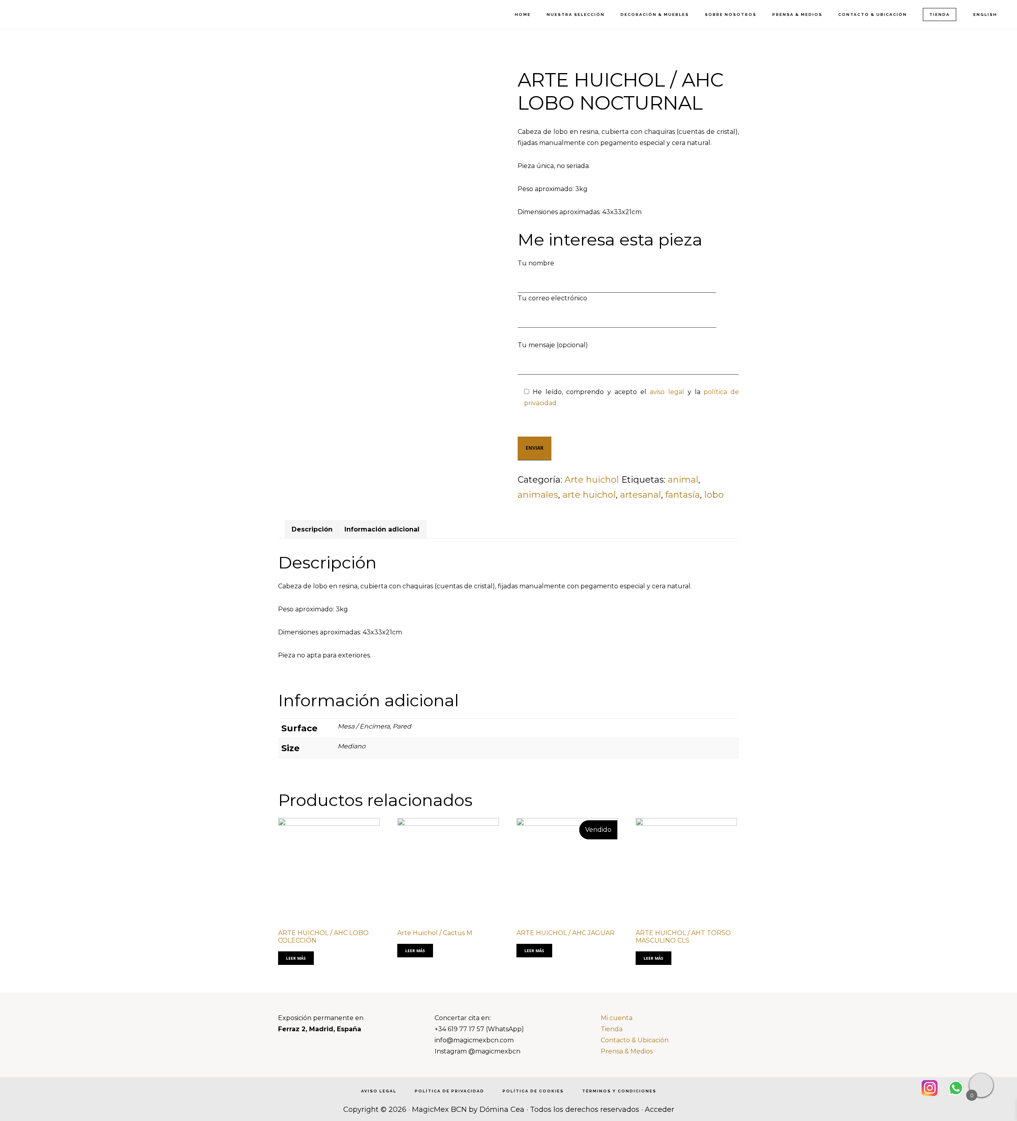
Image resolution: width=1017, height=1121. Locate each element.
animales (538, 494)
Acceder (659, 1109)
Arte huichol (592, 479)
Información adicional (382, 529)
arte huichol (589, 494)
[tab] (312, 529)
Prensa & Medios (627, 1051)
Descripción (312, 529)
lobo (714, 494)
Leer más (296, 958)
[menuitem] (984, 15)
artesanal (640, 494)
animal (683, 479)
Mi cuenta (616, 1018)
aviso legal (667, 392)
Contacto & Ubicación (635, 1040)
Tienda (612, 1029)
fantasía (682, 494)
